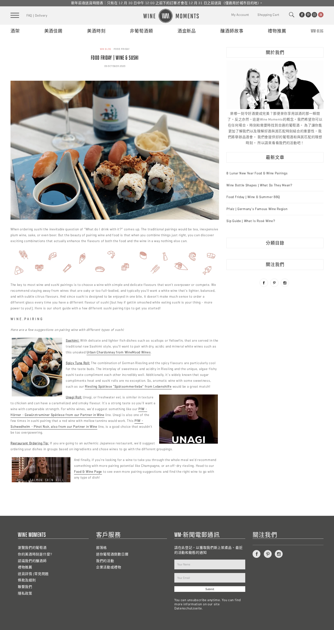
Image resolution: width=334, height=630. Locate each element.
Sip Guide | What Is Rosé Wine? (250, 221)
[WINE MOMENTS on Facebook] (302, 14)
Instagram (285, 283)
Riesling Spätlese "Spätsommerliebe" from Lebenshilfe (128, 386)
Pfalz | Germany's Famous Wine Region (256, 209)
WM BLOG (105, 49)
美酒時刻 (96, 30)
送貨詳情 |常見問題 (33, 574)
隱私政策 (25, 593)
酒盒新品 (187, 30)
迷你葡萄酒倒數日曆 (112, 554)
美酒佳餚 (53, 30)
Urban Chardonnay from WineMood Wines (119, 352)
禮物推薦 (277, 30)
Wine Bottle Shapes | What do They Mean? (259, 185)
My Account (240, 15)
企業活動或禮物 (108, 567)
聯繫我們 (25, 587)
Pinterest (274, 283)
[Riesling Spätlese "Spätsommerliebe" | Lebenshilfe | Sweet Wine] (115, 218)
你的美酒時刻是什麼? (35, 554)
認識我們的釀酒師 (32, 561)
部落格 (101, 548)
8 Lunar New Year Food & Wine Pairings (257, 173)
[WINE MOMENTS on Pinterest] (308, 14)
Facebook (264, 283)
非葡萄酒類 (141, 30)
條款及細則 (27, 580)
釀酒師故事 (232, 30)
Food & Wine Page (88, 472)
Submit (209, 589)
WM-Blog (317, 30)
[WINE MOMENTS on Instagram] (314, 14)
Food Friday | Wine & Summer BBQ (253, 197)
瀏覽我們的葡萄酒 (32, 548)
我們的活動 (105, 561)
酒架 (15, 30)
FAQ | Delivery (36, 15)
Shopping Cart (268, 15)
